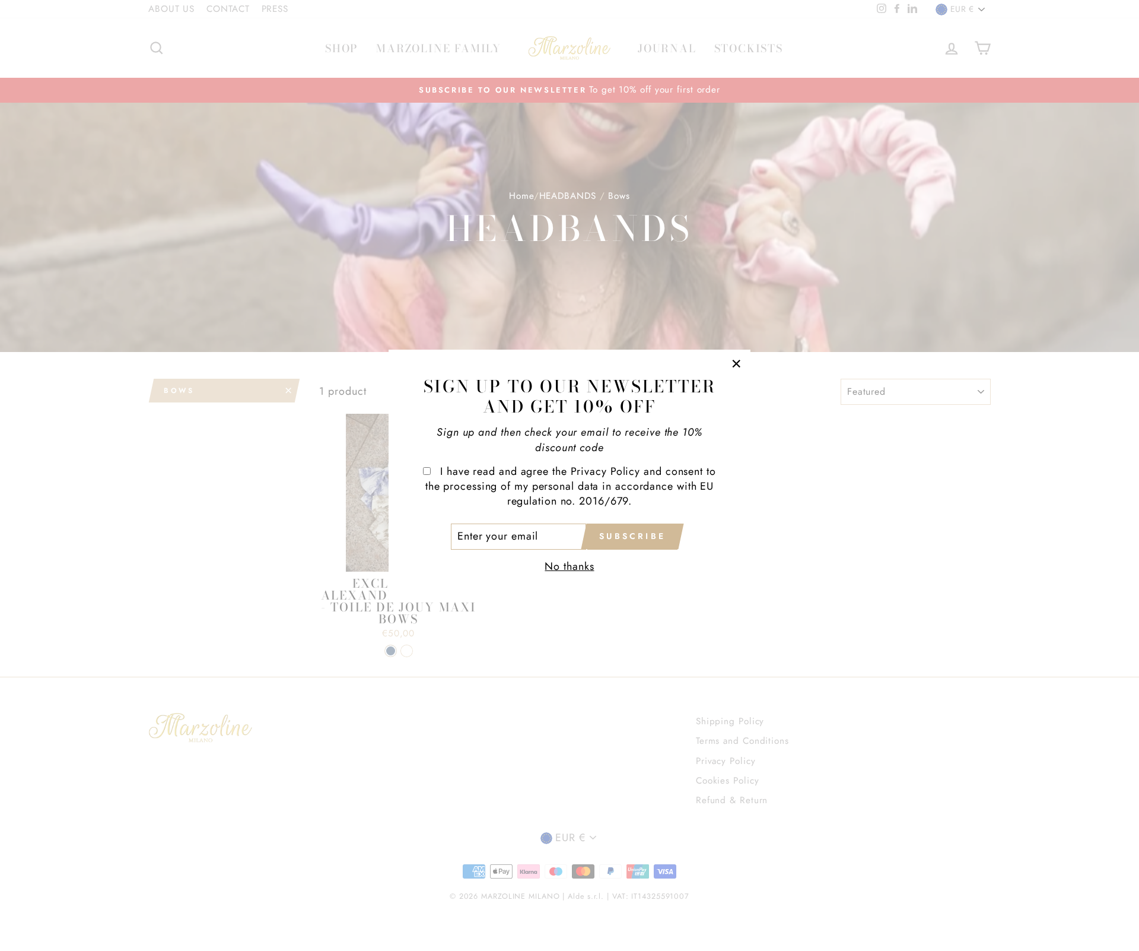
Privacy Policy (606, 471)
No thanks (569, 566)
